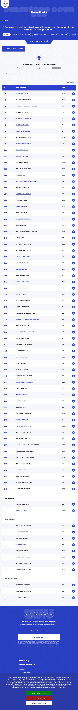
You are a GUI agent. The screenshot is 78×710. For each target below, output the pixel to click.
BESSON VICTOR (22, 93)
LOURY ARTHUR (21, 206)
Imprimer (72, 82)
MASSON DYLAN (22, 156)
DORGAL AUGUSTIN (23, 194)
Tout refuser (39, 698)
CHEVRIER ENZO (22, 394)
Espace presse (25, 664)
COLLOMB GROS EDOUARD (26, 181)
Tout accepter (39, 693)
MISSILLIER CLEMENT (24, 382)
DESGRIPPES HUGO (23, 143)
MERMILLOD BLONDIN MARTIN (27, 319)
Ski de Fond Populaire (40, 34)
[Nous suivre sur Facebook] (26, 614)
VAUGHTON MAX (22, 150)
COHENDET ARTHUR (23, 426)
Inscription (39, 637)
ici (56, 646)
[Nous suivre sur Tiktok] (45, 614)
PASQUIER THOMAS (23, 219)
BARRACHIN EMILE (23, 131)
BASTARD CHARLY (22, 125)
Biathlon (15, 34)
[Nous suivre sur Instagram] (39, 614)
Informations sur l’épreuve (15, 74)
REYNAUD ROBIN (22, 420)
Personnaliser (39, 703)
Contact (23, 661)
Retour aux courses (15, 48)
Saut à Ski (63, 34)
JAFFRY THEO (21, 294)
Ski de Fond (26, 34)
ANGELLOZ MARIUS (23, 256)
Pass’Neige (26, 672)
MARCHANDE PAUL (23, 557)
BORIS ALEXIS (21, 269)
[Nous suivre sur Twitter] (32, 614)
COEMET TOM (21, 544)
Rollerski (54, 34)
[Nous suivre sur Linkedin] (51, 614)
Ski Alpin (6, 34)
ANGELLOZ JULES (22, 281)
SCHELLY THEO (21, 510)
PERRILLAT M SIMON (23, 118)
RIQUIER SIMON (22, 357)
